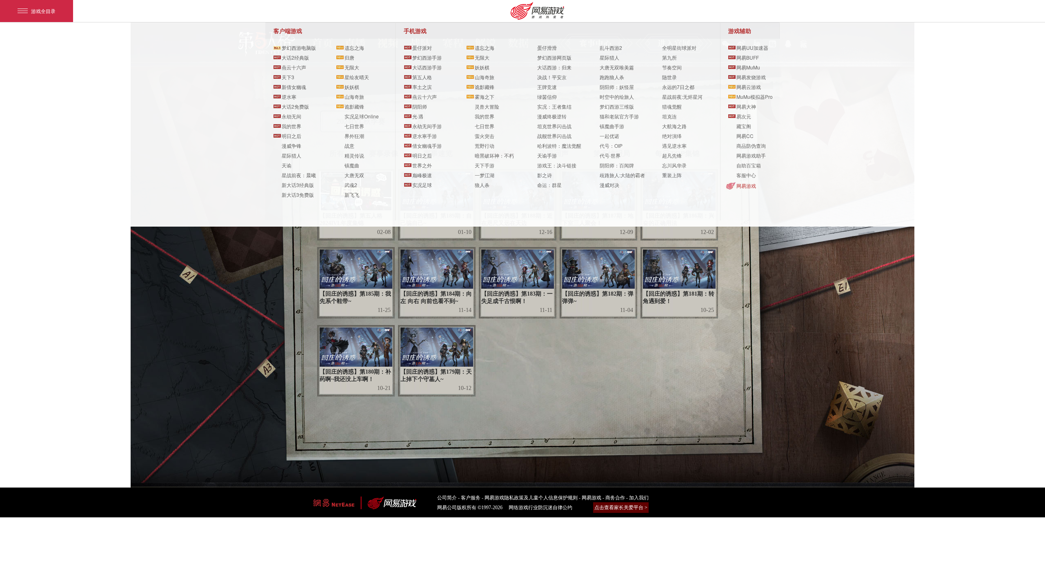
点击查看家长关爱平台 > (620, 507)
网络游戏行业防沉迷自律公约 (540, 507)
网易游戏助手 (751, 155)
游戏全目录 (43, 10)
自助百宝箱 (748, 165)
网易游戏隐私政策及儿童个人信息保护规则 (531, 498)
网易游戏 (746, 185)
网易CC (745, 135)
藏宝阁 (743, 125)
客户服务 (470, 498)
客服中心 (746, 175)
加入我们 (639, 498)
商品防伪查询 (751, 145)
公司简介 (447, 498)
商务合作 (615, 498)
